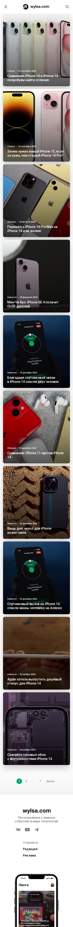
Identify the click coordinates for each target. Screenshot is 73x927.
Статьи (11, 71)
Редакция (30, 849)
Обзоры (11, 222)
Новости (11, 297)
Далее (51, 781)
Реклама (29, 855)
